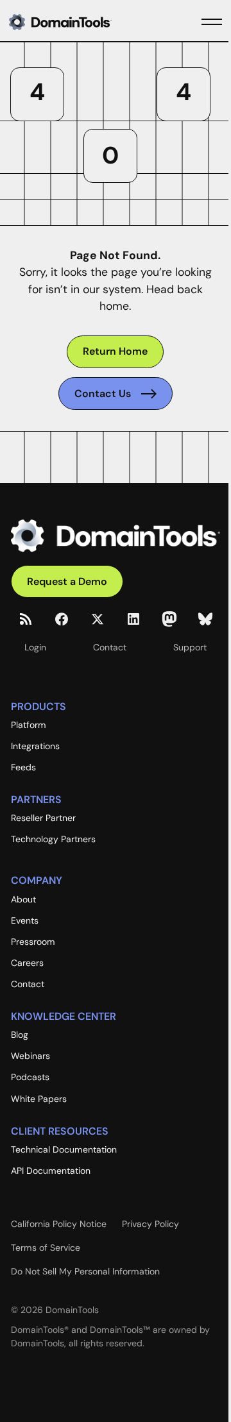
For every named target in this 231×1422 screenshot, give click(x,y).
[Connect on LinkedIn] (133, 619)
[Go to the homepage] (115, 536)
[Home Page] (81, 21)
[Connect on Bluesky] (205, 619)
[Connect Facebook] (61, 619)
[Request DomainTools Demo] (67, 581)
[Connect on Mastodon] (169, 619)
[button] (211, 21)
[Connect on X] (97, 619)
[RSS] (25, 619)
